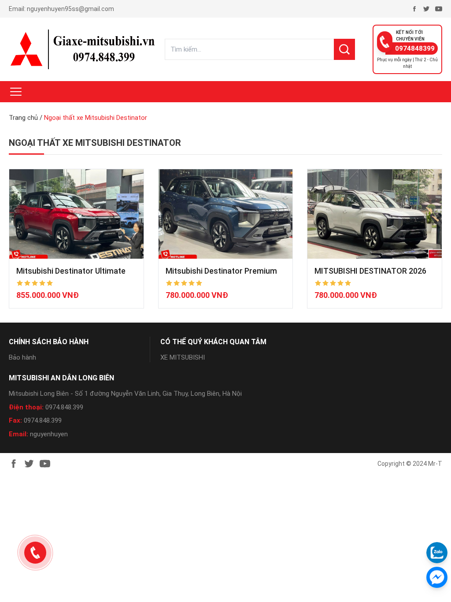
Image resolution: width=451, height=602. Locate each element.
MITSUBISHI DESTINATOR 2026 (370, 270)
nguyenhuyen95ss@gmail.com (70, 8)
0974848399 (415, 48)
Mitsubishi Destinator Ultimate (71, 270)
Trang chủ (23, 118)
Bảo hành (22, 357)
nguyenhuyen (49, 434)
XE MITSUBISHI (182, 357)
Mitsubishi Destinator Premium (221, 270)
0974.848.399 (64, 407)
